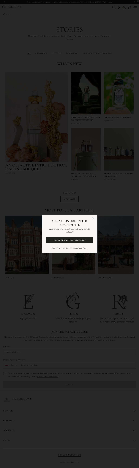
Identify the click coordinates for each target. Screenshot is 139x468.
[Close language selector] (93, 218)
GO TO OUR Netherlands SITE (69, 240)
